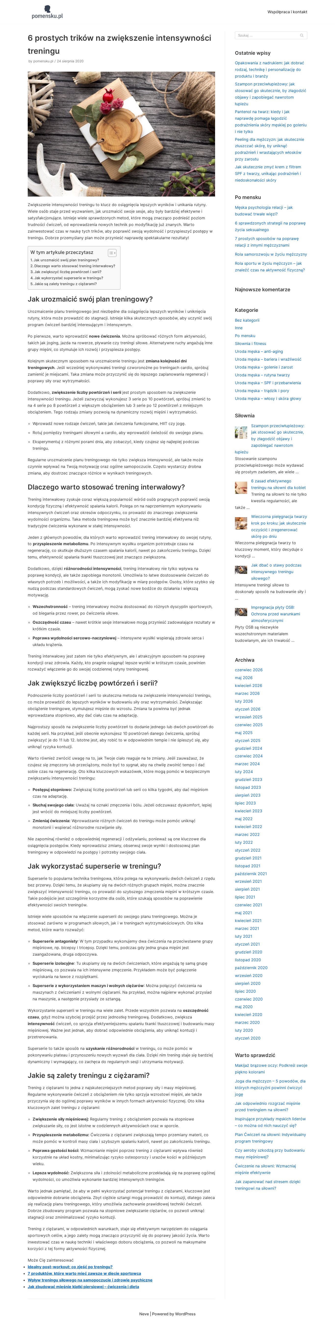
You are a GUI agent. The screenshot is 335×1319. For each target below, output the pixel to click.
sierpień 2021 (247, 889)
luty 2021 (243, 936)
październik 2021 (251, 873)
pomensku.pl (43, 61)
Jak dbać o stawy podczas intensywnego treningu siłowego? (276, 572)
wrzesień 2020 (248, 975)
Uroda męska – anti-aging (259, 351)
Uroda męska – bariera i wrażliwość (268, 359)
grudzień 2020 (248, 952)
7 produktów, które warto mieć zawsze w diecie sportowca (84, 1273)
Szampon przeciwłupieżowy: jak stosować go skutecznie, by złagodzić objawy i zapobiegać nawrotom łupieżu (269, 439)
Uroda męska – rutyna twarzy (262, 374)
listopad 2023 (248, 787)
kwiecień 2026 (248, 685)
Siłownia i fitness (250, 343)
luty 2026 (244, 701)
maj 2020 (244, 1006)
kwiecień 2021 (248, 920)
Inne (239, 327)
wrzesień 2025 (248, 716)
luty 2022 (244, 842)
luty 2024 (244, 771)
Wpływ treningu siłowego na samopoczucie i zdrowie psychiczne (90, 1280)
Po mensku (245, 335)
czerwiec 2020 (249, 999)
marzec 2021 (247, 928)
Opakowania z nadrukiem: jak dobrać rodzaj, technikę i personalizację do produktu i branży (269, 69)
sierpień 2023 (247, 795)
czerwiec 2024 (249, 755)
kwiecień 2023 (248, 810)
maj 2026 (244, 677)
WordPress (185, 1313)
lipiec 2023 (245, 803)
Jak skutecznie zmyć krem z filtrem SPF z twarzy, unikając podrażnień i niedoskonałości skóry (268, 173)
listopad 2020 (248, 959)
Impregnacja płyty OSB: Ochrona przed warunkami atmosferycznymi (275, 614)
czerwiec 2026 (249, 669)
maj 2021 (243, 912)
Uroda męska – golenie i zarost (264, 367)
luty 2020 (244, 1030)
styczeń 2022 (247, 850)
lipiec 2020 (245, 991)
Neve (144, 1313)
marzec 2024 (247, 763)
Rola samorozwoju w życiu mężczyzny (271, 254)
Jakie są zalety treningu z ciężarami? (65, 284)
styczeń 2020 (247, 1038)
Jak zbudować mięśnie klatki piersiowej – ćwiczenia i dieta (83, 1286)
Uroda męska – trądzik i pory (262, 390)
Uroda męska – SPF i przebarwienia (268, 382)
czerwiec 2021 (248, 904)
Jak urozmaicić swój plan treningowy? (66, 260)
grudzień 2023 (248, 779)
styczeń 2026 (247, 709)
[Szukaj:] (271, 35)
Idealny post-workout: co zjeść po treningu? (70, 1266)
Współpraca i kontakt (287, 11)
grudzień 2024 (248, 748)
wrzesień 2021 (248, 881)
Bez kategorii (247, 320)
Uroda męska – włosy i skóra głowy (268, 398)
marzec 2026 (247, 693)
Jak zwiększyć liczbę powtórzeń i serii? (68, 272)
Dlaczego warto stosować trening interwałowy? (74, 266)
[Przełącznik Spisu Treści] (109, 253)
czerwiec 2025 (249, 724)
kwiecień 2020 (248, 1014)
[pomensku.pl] (46, 12)
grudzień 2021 (248, 858)
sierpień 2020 (247, 983)
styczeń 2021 (247, 944)
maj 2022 (244, 818)
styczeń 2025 (247, 740)
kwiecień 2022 (248, 826)
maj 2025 (244, 732)
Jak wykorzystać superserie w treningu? (68, 278)
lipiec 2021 (245, 897)
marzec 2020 (247, 1022)
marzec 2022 (247, 834)
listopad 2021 (247, 865)
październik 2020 (251, 967)
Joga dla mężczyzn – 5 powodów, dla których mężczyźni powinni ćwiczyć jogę (270, 1088)
